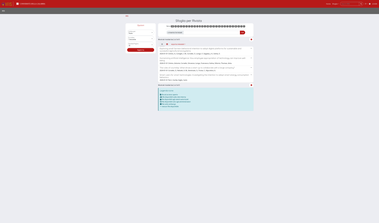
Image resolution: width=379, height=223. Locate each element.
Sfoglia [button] (334, 4)
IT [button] (365, 4)
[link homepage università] (31, 3)
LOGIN (374, 4)
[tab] (162, 44)
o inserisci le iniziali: (175, 32)
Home (328, 4)
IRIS (127, 16)
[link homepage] (7, 3)
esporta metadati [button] (177, 44)
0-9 (172, 26)
